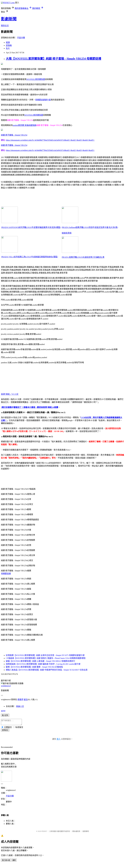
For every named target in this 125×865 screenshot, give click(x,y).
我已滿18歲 (6, 860)
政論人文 (20, 706)
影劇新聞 (9, 19)
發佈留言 (5, 730)
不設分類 (21, 38)
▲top (3, 711)
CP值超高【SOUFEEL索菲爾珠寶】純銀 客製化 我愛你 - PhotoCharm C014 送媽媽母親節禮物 (45, 658)
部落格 (9, 45)
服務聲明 (86, 831)
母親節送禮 (6, 574)
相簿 (8, 42)
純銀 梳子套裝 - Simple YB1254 (14, 135)
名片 (8, 48)
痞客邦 (20, 699)
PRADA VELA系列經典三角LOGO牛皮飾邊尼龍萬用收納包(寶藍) (29, 257)
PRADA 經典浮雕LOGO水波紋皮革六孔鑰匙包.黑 (83, 257)
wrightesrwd (6, 686)
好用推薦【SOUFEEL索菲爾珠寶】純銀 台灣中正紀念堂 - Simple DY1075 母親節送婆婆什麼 (45, 655)
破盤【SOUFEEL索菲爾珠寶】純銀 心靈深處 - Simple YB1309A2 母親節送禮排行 (40, 661)
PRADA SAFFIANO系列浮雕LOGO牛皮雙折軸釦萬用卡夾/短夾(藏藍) (31, 227)
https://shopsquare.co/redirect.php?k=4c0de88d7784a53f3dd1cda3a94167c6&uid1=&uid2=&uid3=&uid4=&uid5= (50, 140)
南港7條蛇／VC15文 (9, 394)
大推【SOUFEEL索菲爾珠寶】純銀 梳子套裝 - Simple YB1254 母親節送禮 (53, 58)
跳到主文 (5, 26)
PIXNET (44, 831)
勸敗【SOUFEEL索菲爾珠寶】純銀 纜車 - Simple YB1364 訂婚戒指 (34, 667)
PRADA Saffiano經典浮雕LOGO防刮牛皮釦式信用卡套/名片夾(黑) (90, 227)
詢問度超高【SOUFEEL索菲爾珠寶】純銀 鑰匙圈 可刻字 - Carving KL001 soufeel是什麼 (43, 664)
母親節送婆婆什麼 (43, 100)
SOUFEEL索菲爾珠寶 (35, 79)
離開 (14, 860)
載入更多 (5, 715)
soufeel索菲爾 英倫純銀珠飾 (24, 125)
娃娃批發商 (67, 233)
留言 (26, 699)
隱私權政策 (76, 831)
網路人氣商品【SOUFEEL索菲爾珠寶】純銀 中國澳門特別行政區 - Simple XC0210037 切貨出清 (46, 670)
